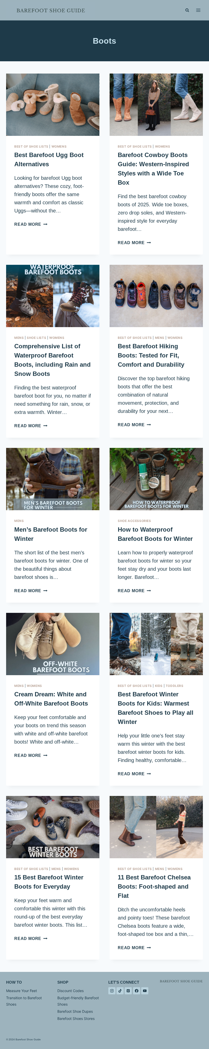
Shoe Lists (36, 338)
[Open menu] (198, 10)
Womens (59, 146)
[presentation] (52, 105)
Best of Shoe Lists (31, 146)
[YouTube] (144, 990)
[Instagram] (111, 990)
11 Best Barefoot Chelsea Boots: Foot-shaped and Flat (154, 886)
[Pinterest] (128, 990)
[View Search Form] (187, 10)
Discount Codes (70, 990)
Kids (159, 686)
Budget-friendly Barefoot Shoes (78, 1001)
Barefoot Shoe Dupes (75, 1011)
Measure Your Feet (21, 990)
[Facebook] (136, 990)
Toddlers (175, 686)
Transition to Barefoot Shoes (24, 1001)
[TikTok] (120, 990)
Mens (19, 338)
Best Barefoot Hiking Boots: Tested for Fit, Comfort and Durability (151, 355)
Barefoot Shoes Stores (76, 1018)
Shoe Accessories (134, 521)
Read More (30, 224)
